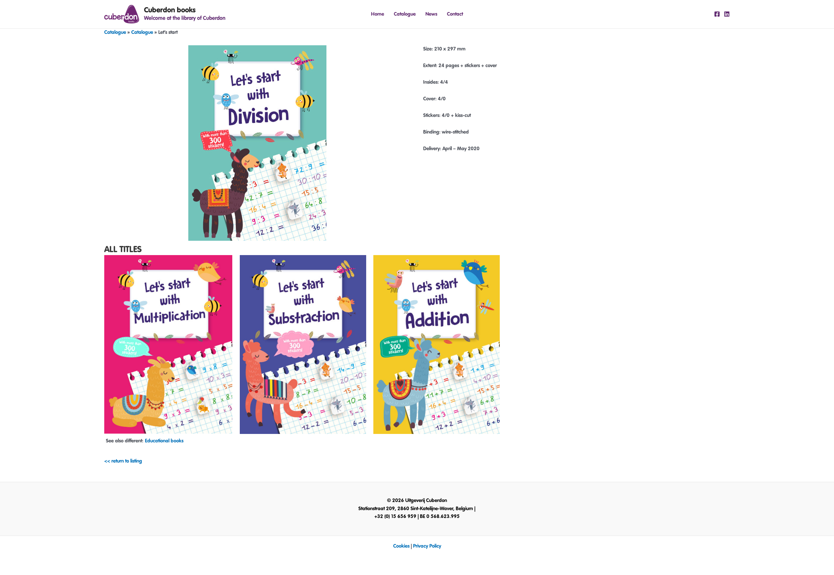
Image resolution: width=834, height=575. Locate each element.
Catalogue (405, 14)
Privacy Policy (427, 546)
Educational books (164, 440)
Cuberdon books (169, 10)
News (431, 14)
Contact (455, 14)
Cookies (401, 546)
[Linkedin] (727, 14)
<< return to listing (123, 461)
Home (377, 14)
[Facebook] (717, 14)
